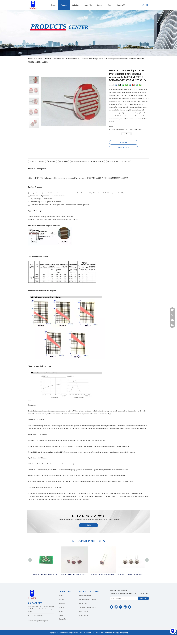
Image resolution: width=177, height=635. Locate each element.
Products (61, 599)
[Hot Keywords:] (143, 5)
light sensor (52, 161)
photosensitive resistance (79, 161)
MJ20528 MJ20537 (113, 161)
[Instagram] (129, 607)
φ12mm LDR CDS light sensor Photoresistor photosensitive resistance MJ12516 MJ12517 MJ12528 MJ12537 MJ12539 (74, 574)
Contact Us (62, 619)
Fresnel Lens (83, 611)
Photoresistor (63, 161)
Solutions (62, 603)
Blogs (61, 615)
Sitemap (115, 632)
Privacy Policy (124, 632)
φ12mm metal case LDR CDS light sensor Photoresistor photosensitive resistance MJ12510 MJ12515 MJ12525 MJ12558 (131, 574)
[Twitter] (120, 607)
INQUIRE (88, 525)
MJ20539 (127, 161)
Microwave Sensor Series (87, 599)
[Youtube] (125, 607)
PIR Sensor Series (85, 595)
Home (61, 595)
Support (61, 611)
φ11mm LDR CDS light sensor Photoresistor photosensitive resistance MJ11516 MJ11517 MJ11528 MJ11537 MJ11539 (103, 574)
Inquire (122, 142)
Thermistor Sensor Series (87, 607)
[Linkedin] (116, 607)
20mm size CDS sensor (37, 161)
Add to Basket (122, 148)
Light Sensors (83, 603)
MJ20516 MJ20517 (97, 161)
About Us (62, 607)
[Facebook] (111, 607)
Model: (111, 126)
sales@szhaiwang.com (40, 621)
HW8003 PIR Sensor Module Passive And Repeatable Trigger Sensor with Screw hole (46, 574)
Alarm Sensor (83, 615)
